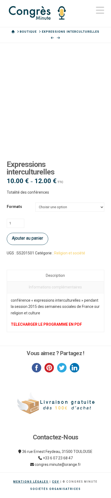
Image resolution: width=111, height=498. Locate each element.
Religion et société (69, 253)
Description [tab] (55, 275)
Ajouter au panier (27, 238)
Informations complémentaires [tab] (55, 287)
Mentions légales (30, 481)
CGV (55, 481)
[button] (100, 10)
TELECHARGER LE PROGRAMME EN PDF (46, 324)
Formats (14, 206)
